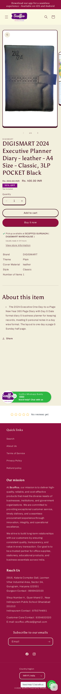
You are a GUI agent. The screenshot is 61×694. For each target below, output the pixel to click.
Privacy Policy (14, 460)
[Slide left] (23, 133)
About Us (12, 446)
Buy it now (30, 222)
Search (10, 439)
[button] (6, 17)
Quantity (6, 194)
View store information (18, 245)
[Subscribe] (49, 642)
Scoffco (25, 688)
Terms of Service (16, 453)
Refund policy (14, 468)
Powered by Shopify (38, 688)
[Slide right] (37, 133)
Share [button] (9, 338)
